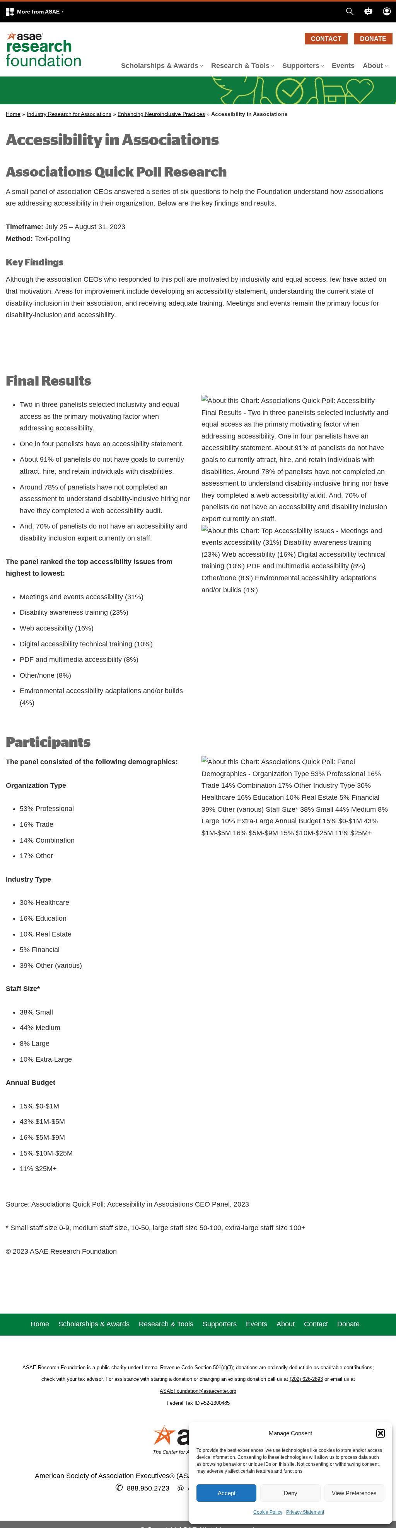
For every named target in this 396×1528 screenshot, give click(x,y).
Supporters (220, 1324)
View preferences (354, 1493)
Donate (373, 39)
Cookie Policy (267, 1512)
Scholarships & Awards (94, 1324)
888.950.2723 (148, 1488)
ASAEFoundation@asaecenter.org (198, 1391)
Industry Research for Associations (69, 114)
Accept (227, 1493)
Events (343, 66)
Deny (290, 1493)
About (286, 1324)
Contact (326, 39)
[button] (380, 1433)
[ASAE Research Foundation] (46, 49)
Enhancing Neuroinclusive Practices (161, 114)
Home (13, 114)
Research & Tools (166, 1324)
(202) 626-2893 (306, 1379)
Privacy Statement (305, 1512)
